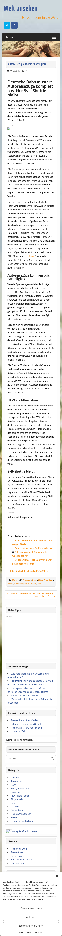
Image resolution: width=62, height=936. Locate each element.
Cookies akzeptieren (31, 908)
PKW (10, 583)
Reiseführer (17, 852)
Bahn (14, 579)
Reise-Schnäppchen (21, 813)
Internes (15, 806)
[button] (57, 876)
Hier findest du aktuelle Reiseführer (29, 571)
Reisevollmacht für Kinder (24, 720)
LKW (40, 579)
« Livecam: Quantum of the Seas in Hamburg (30, 593)
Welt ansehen (21, 8)
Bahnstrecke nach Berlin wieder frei (34, 548)
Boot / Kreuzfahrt (20, 788)
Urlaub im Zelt (18, 731)
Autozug (27, 579)
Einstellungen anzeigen (31, 925)
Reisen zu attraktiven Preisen (26, 727)
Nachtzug (48, 579)
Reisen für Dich (19, 848)
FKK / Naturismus (20, 795)
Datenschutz (38, 932)
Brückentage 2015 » (44, 595)
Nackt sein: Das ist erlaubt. (25, 695)
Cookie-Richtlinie (24, 932)
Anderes (15, 777)
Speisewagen (20, 583)
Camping (15, 791)
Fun (13, 802)
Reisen (14, 817)
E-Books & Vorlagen (21, 859)
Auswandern (17, 781)
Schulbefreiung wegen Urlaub (26, 723)
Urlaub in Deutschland (22, 821)
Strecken (32, 583)
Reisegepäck (17, 855)
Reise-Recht (17, 810)
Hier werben (17, 863)
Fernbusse (29, 256)
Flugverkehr (17, 799)
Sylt (39, 583)
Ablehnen (31, 917)
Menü (9, 36)
